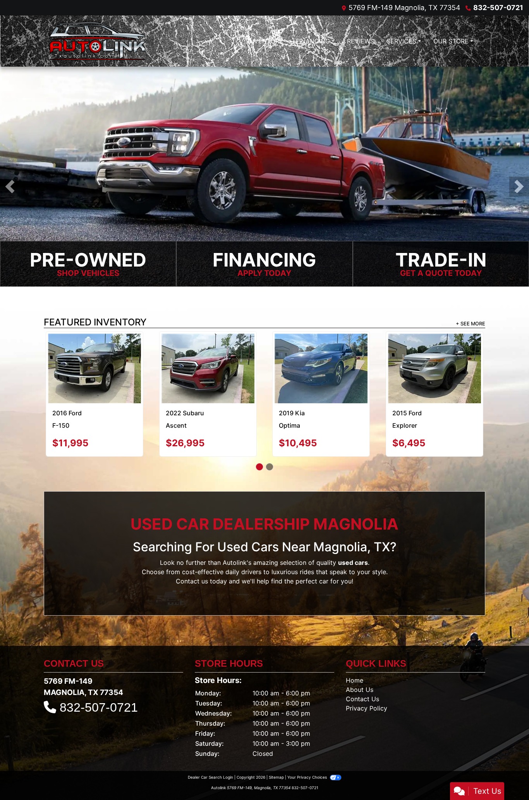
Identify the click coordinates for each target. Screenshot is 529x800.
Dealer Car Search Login (210, 748)
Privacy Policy (366, 679)
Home (354, 651)
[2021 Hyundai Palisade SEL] (321, 352)
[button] (10, 187)
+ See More (470, 324)
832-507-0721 (498, 7)
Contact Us (362, 670)
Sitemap (276, 748)
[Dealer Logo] (98, 41)
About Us (359, 661)
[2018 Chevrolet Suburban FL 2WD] (208, 354)
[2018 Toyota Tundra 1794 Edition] (95, 351)
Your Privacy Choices (307, 748)
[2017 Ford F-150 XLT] (434, 351)
